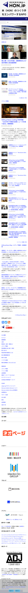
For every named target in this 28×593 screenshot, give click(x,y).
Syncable (3, 540)
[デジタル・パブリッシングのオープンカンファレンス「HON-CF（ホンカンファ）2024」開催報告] (4, 184)
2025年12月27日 (7, 126)
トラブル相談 (4, 360)
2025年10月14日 (13, 155)
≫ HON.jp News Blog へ (21, 315)
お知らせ (3, 42)
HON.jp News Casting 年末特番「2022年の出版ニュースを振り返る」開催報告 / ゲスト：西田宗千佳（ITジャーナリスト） (17, 216)
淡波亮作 (21, 526)
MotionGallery (4, 538)
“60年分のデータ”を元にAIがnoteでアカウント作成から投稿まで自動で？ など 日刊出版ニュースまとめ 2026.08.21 (13, 302)
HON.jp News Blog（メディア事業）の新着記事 (14, 246)
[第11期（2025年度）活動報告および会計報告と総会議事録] (14, 52)
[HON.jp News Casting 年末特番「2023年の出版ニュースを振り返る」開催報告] (4, 192)
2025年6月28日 (12, 76)
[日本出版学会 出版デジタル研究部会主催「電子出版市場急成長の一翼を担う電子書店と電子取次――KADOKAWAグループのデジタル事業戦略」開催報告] (4, 233)
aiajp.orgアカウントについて (8, 386)
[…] (14, 140)
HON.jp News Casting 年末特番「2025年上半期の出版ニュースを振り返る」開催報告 (17, 161)
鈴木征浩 (8, 526)
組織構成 (3, 339)
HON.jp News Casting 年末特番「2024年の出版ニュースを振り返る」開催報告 (17, 169)
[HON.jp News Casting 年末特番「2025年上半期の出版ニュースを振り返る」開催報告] (4, 161)
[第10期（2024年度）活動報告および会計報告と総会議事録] (4, 75)
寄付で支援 (4, 357)
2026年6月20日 (7, 65)
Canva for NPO (7, 536)
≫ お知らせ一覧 (23, 98)
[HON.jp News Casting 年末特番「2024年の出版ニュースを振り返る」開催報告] (4, 169)
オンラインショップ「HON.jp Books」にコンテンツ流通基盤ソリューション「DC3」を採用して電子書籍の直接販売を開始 (17, 91)
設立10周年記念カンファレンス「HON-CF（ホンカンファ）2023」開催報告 (18, 199)
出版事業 (3, 373)
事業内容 (3, 366)
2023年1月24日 (12, 211)
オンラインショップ (6, 377)
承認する (11, 590)
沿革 (2, 342)
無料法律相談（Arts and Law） (8, 362)
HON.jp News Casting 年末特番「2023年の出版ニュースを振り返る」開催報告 (17, 192)
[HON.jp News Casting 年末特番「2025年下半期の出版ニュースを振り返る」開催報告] (14, 111)
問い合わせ (4, 350)
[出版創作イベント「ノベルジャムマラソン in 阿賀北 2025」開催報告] (4, 146)
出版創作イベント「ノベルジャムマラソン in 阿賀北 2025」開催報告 (17, 145)
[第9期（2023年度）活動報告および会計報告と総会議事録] (4, 83)
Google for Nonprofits (17, 536)
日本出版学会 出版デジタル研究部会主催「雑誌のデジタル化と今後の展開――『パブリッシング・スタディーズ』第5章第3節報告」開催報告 (17, 207)
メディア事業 (4, 368)
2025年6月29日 (12, 164)
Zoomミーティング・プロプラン (12, 541)
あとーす (3, 526)
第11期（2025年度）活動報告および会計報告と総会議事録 (13, 62)
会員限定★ (4, 392)
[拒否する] (26, 586)
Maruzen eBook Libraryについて (9, 388)
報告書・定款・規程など (7, 344)
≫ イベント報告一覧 (22, 242)
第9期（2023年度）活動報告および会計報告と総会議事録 (17, 82)
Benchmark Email (13, 535)
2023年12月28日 (13, 194)
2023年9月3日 (12, 202)
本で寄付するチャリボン (15, 543)
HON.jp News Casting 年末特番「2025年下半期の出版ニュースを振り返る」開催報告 (13, 122)
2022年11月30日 (13, 228)
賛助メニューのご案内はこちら (14, 519)
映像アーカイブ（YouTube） (8, 375)
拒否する (17, 590)
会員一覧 (3, 405)
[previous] (3, 32)
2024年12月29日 (13, 172)
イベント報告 (5, 101)
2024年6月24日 (12, 84)
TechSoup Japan (11, 540)
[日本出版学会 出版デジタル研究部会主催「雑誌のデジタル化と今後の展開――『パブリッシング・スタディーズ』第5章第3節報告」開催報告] (4, 207)
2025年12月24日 (13, 148)
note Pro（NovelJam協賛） (15, 538)
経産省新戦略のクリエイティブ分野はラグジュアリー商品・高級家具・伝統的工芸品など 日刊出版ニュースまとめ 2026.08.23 (13, 276)
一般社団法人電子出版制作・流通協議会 (9, 574)
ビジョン (3, 337)
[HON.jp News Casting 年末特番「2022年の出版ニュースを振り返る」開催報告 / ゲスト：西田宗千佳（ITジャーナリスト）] (4, 216)
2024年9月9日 (12, 187)
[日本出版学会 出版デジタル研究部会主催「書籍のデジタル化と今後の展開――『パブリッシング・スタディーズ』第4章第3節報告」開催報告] (4, 224)
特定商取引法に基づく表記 (7, 348)
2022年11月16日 (6, 238)
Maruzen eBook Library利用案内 (9, 390)
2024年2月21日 (12, 94)
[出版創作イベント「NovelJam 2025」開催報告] (4, 154)
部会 (2, 400)
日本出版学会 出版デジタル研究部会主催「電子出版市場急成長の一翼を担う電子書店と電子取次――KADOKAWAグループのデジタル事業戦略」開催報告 (17, 234)
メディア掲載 (4, 346)
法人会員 (3, 397)
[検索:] (14, 22)
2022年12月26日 (13, 220)
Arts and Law (4, 535)
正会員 (3, 383)
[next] (24, 32)
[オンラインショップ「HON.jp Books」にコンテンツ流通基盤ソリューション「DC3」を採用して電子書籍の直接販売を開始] (4, 90)
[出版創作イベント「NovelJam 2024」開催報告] (4, 177)
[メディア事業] (14, 33)
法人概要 (3, 335)
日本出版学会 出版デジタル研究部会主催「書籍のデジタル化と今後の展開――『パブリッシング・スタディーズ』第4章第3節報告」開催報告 (17, 225)
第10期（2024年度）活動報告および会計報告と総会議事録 (17, 74)
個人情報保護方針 (5, 355)
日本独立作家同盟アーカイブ (8, 379)
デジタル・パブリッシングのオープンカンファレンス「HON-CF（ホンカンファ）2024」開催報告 (17, 184)
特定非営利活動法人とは (7, 352)
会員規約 (3, 402)
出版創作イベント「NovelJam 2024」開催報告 (17, 175)
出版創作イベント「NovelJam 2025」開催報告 (17, 153)
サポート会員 (4, 394)
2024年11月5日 (12, 178)
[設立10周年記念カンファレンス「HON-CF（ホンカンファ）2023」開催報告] (4, 199)
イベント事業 (4, 371)
